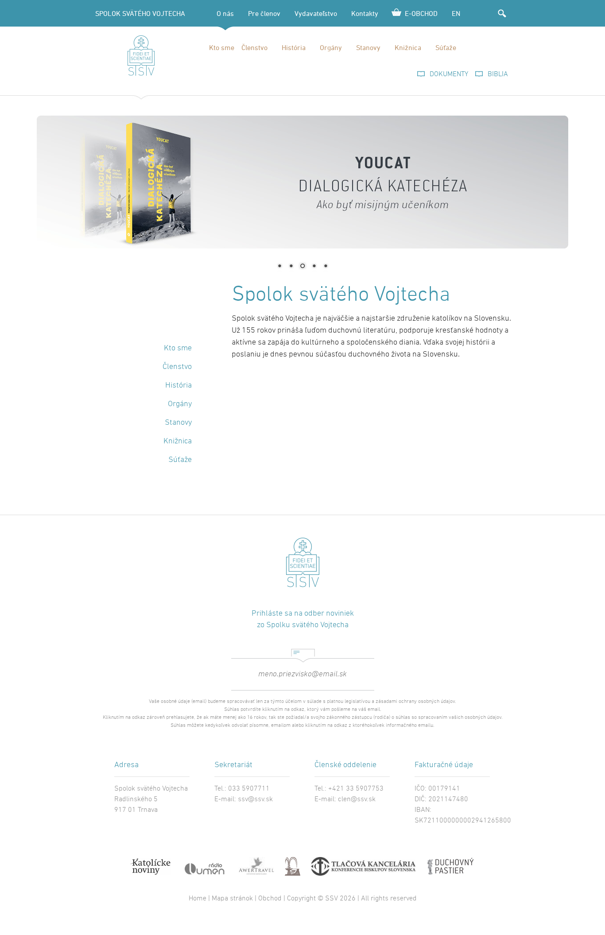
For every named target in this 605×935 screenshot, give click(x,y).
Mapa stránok (232, 898)
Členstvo (254, 47)
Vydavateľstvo (316, 13)
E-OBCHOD (421, 13)
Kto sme (221, 47)
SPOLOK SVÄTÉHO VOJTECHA (140, 13)
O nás (225, 13)
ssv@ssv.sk (255, 799)
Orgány (331, 47)
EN (456, 13)
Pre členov (264, 13)
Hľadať (502, 13)
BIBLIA (498, 74)
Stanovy (368, 47)
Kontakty (364, 13)
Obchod (270, 898)
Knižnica (408, 47)
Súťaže (445, 47)
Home (197, 898)
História (294, 47)
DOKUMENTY (449, 74)
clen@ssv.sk (357, 799)
